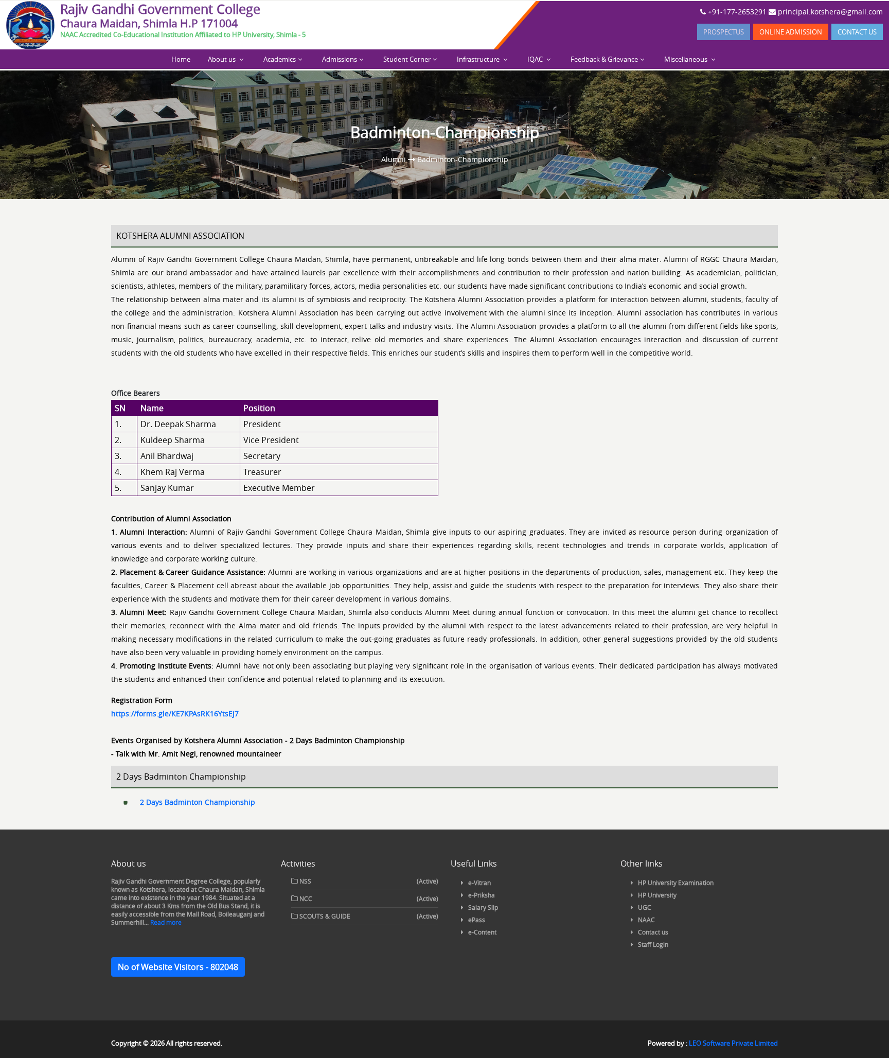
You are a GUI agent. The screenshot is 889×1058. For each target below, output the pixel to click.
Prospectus (723, 32)
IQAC (535, 59)
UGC (644, 907)
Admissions (339, 59)
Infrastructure (479, 59)
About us (222, 59)
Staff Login (653, 944)
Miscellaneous (686, 59)
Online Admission (790, 32)
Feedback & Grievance (604, 59)
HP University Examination (676, 882)
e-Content (482, 932)
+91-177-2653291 (736, 11)
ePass (476, 919)
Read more (165, 922)
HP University (657, 895)
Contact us (857, 32)
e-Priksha (481, 895)
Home (180, 59)
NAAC (646, 919)
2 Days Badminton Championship (197, 802)
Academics (279, 59)
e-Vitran (479, 882)
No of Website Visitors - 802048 (178, 967)
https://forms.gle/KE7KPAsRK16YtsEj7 (175, 713)
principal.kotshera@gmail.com (829, 11)
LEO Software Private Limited (733, 1043)
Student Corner (407, 59)
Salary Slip (483, 907)
